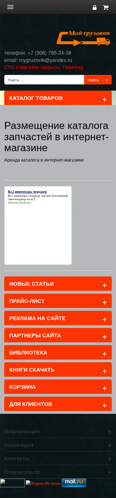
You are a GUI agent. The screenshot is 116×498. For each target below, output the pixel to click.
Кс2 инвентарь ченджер (24, 195)
